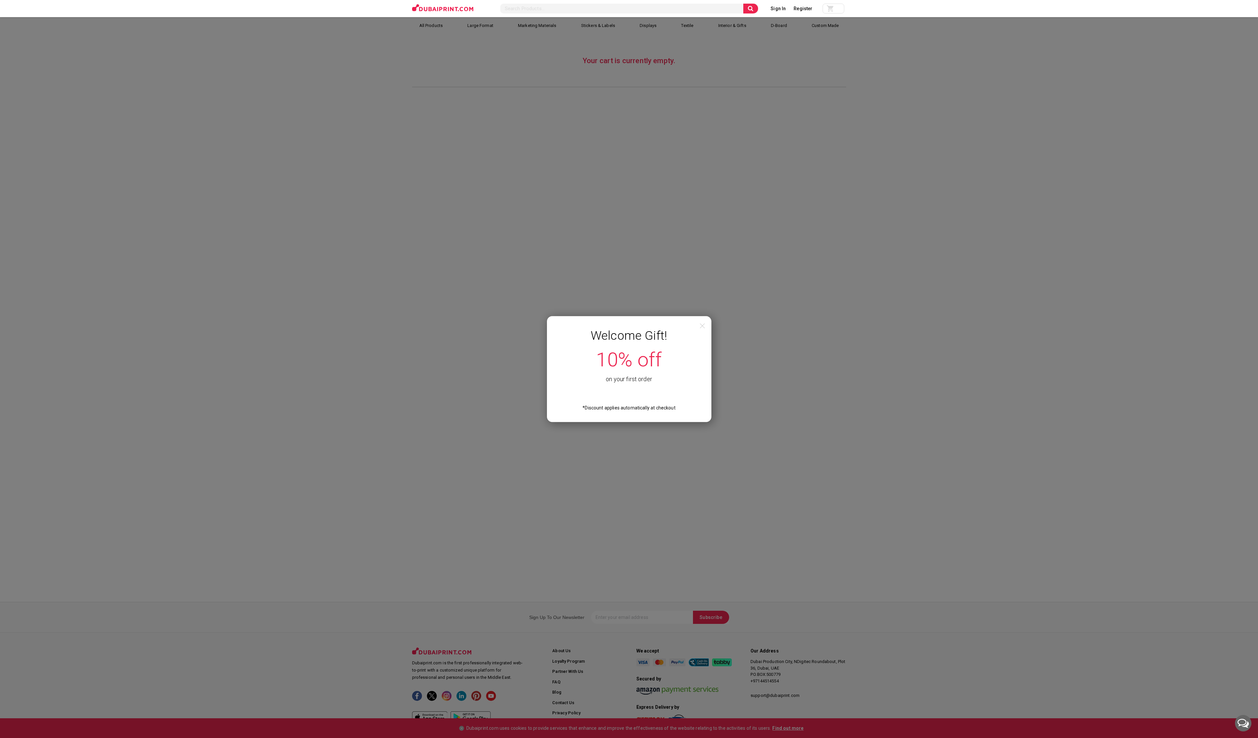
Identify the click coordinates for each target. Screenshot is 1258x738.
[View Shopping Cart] (833, 8)
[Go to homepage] (442, 8)
